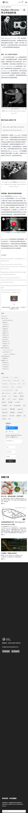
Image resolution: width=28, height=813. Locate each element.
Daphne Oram (16, 380)
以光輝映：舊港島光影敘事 (9, 553)
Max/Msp (4, 383)
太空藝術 (5, 324)
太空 (10, 396)
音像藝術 (5, 345)
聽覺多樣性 (20, 409)
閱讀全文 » (3, 503)
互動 (16, 390)
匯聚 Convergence (6, 393)
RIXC (24, 383)
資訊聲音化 (4, 415)
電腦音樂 (19, 415)
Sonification (5, 387)
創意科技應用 (4, 347)
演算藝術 (5, 328)
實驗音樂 (22, 396)
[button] (26, 2)
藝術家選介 (8, 7)
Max (23, 380)
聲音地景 (5, 335)
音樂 (9, 419)
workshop (19, 387)
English (3, 316)
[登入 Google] (7, 431)
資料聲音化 (5, 343)
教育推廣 (5, 366)
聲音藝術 (5, 337)
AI (11, 377)
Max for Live (13, 383)
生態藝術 (5, 331)
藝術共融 (5, 339)
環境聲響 (10, 402)
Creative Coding (7, 350)
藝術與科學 (5, 412)
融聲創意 (12, 412)
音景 (24, 415)
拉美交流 (14, 399)
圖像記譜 (5, 322)
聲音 (24, 405)
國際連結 (5, 362)
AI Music (16, 377)
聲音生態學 (4, 409)
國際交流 (21, 393)
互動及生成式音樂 (7, 320)
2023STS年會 (5, 377)
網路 (11, 405)
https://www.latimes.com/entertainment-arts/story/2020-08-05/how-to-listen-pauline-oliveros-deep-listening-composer (14, 280)
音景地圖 (4, 419)
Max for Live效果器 (8, 354)
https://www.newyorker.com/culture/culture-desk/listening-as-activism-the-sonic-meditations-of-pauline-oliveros (14, 266)
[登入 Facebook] (7, 428)
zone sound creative (7, 390)
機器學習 (5, 326)
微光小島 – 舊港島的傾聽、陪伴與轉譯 (12, 496)
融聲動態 (3, 360)
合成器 (14, 393)
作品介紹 (3, 7)
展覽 (3, 399)
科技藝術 (4, 405)
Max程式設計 (6, 352)
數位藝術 (21, 399)
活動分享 (5, 369)
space (12, 387)
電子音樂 (12, 415)
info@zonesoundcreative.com (10, 647)
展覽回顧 (5, 358)
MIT (19, 383)
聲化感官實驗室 (4, 356)
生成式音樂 (17, 402)
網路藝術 (5, 333)
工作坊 (8, 399)
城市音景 (4, 396)
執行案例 (5, 364)
